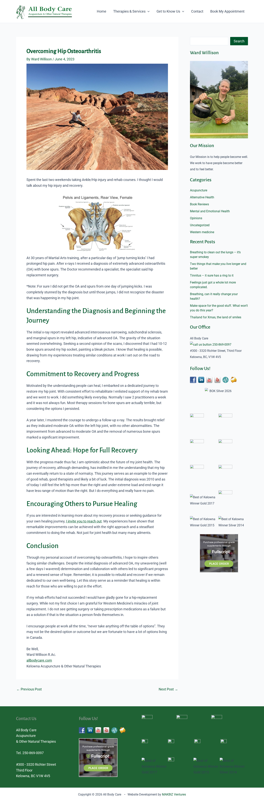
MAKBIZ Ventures (174, 794)
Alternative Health (202, 197)
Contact (197, 11)
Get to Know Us (168, 11)
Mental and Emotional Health (210, 211)
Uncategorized (199, 225)
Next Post (168, 689)
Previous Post (29, 689)
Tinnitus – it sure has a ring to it (211, 275)
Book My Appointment (227, 11)
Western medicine (202, 232)
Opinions (196, 218)
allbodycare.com (39, 660)
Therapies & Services (129, 11)
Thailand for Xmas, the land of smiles (215, 317)
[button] (148, 11)
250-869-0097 (222, 344)
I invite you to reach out (84, 521)
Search (239, 41)
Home (101, 11)
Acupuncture (198, 190)
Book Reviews (199, 204)
